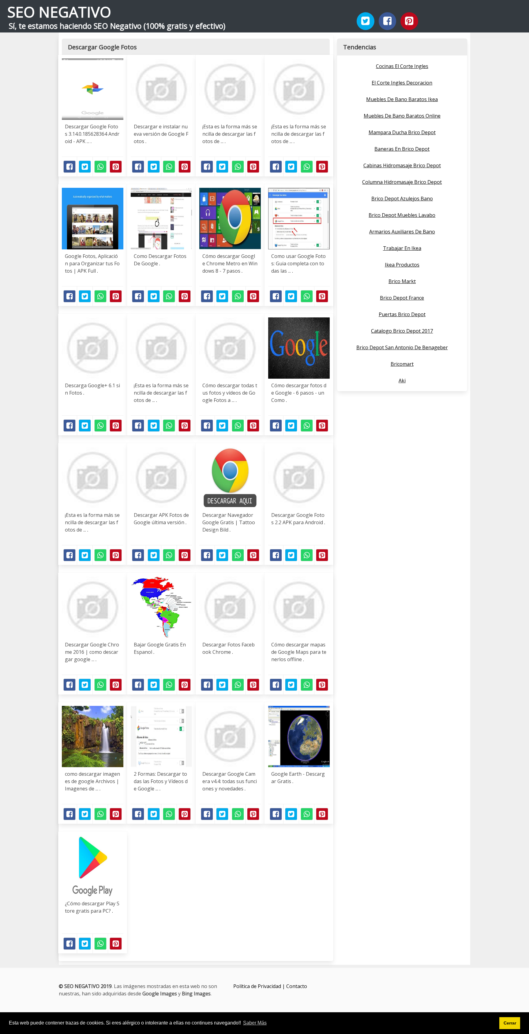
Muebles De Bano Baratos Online (402, 115)
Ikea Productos (402, 264)
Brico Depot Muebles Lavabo (402, 215)
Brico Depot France (402, 297)
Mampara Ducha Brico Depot (402, 132)
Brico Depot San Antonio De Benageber (402, 347)
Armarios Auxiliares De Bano (402, 231)
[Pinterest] (409, 21)
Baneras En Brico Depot (402, 149)
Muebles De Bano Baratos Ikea (402, 99)
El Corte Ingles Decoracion (402, 82)
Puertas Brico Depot (402, 314)
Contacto (296, 986)
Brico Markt (402, 281)
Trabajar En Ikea (402, 248)
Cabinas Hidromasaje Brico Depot (402, 165)
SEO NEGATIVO (59, 12)
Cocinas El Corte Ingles (402, 66)
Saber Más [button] (255, 1022)
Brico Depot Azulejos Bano (402, 198)
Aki (402, 380)
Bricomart (402, 364)
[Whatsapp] (100, 167)
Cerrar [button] (510, 1023)
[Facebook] (387, 21)
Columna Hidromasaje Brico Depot (402, 182)
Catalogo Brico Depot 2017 (402, 331)
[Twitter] (365, 21)
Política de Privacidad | (259, 986)
